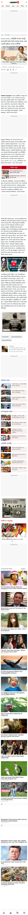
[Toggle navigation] (2, 2)
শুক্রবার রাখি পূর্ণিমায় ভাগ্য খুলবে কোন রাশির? (18, 448)
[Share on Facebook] (7, 70)
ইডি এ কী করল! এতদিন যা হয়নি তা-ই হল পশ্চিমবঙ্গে (19, 423)
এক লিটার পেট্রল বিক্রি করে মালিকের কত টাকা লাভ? (18, 462)
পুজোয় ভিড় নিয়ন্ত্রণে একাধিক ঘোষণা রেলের (18, 398)
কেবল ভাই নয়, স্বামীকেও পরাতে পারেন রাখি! (19, 468)
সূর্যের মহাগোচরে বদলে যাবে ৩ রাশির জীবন (19, 455)
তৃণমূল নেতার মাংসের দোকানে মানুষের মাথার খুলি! (18, 405)
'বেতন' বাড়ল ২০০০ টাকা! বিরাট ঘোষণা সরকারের (19, 385)
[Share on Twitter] (10, 70)
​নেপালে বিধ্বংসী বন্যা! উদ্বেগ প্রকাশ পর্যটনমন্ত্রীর (18, 391)
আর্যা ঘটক (4, 67)
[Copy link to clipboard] (16, 70)
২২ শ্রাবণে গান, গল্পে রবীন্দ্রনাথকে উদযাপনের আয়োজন (17, 431)
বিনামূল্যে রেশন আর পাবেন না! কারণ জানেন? (19, 437)
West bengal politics (16, 336)
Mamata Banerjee (6, 340)
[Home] (14, 2)
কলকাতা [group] (8, 6)
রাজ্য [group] (13, 6)
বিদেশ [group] (22, 6)
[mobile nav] (3, 913)
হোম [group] (3, 6)
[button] (26, 2)
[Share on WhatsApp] (13, 70)
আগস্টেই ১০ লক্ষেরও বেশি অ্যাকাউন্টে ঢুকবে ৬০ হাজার (18, 416)
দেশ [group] (18, 6)
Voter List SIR (5, 336)
